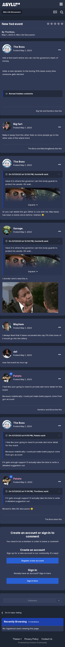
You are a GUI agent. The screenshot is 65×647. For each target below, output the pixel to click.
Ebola (52, 410)
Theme (16, 639)
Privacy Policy (31, 639)
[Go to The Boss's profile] (6, 48)
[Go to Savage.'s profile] (6, 230)
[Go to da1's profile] (6, 353)
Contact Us (46, 639)
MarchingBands (48, 148)
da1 (15, 351)
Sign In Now (32, 581)
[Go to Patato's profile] (6, 377)
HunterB (39, 174)
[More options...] (60, 50)
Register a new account (32, 560)
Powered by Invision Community (32, 642)
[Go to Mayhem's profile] (6, 326)
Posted (22, 50)
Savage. (18, 228)
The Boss (9, 32)
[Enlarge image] (30, 297)
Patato (37, 435)
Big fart (39, 111)
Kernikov (51, 111)
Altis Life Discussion (25, 35)
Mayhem (18, 324)
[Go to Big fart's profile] (6, 125)
